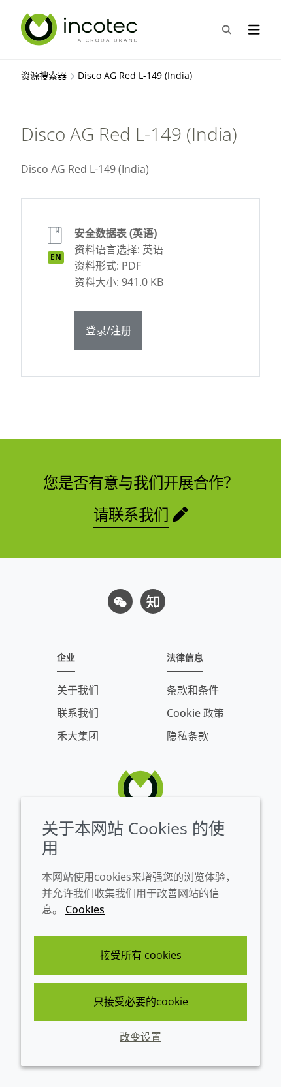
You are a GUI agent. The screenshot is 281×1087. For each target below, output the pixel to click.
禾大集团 (78, 736)
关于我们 (78, 690)
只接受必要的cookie (140, 1001)
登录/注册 (108, 330)
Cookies (85, 909)
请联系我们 (131, 514)
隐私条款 (187, 736)
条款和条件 (193, 690)
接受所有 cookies (141, 955)
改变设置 (140, 1037)
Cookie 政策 (195, 713)
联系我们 (78, 713)
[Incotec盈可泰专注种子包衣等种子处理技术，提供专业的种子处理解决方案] (80, 29)
